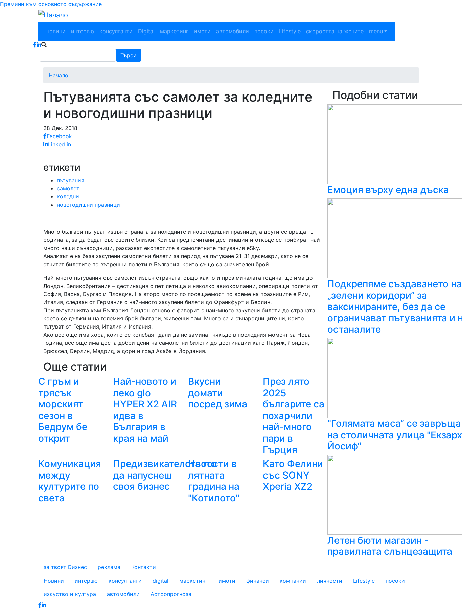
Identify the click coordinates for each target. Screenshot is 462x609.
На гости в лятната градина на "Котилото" (213, 481)
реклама (109, 567)
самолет (68, 188)
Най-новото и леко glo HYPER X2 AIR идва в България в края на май (145, 410)
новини (56, 31)
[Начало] (53, 15)
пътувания (70, 180)
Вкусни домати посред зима (217, 393)
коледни (68, 196)
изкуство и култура (70, 594)
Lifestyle (290, 31)
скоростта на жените (335, 31)
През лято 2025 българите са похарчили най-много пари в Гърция (293, 416)
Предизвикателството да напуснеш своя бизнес (165, 475)
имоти (202, 31)
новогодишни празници (88, 204)
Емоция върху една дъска (388, 189)
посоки (264, 31)
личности (329, 580)
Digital (146, 31)
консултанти (116, 31)
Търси (128, 55)
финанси (257, 580)
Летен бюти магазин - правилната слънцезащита (389, 546)
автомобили (232, 31)
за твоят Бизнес (65, 567)
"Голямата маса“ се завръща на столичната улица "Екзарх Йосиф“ (394, 435)
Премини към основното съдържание (51, 4)
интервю (82, 31)
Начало (58, 75)
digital (160, 580)
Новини (54, 580)
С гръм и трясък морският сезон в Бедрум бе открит (62, 410)
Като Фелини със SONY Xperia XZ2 (293, 475)
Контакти (143, 567)
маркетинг (174, 31)
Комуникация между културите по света (69, 481)
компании (293, 580)
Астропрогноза (171, 594)
